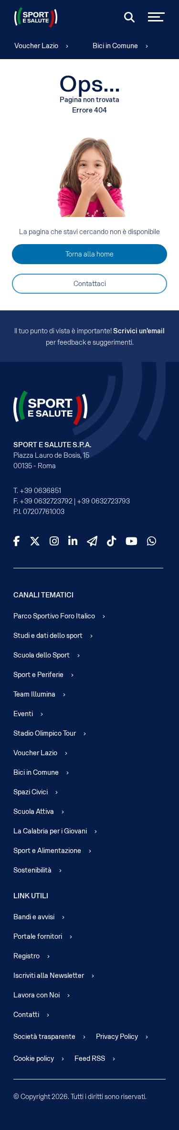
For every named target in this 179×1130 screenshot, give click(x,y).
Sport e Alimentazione (47, 850)
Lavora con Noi (36, 995)
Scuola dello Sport (41, 655)
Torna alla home (89, 254)
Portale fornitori (37, 936)
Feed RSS (89, 1058)
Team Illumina (34, 694)
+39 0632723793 (103, 501)
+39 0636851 (40, 490)
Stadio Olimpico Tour (44, 733)
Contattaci (90, 283)
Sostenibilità (32, 870)
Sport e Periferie (38, 674)
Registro (26, 956)
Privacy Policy (117, 1036)
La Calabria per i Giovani (50, 831)
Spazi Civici (30, 792)
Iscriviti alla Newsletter (48, 975)
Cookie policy (33, 1058)
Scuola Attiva (33, 811)
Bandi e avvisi (33, 917)
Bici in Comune (115, 45)
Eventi (23, 713)
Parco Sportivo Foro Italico (54, 616)
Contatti (26, 1014)
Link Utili (30, 896)
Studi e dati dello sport (48, 635)
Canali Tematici (43, 595)
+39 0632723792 (46, 501)
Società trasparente (44, 1036)
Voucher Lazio (36, 45)
